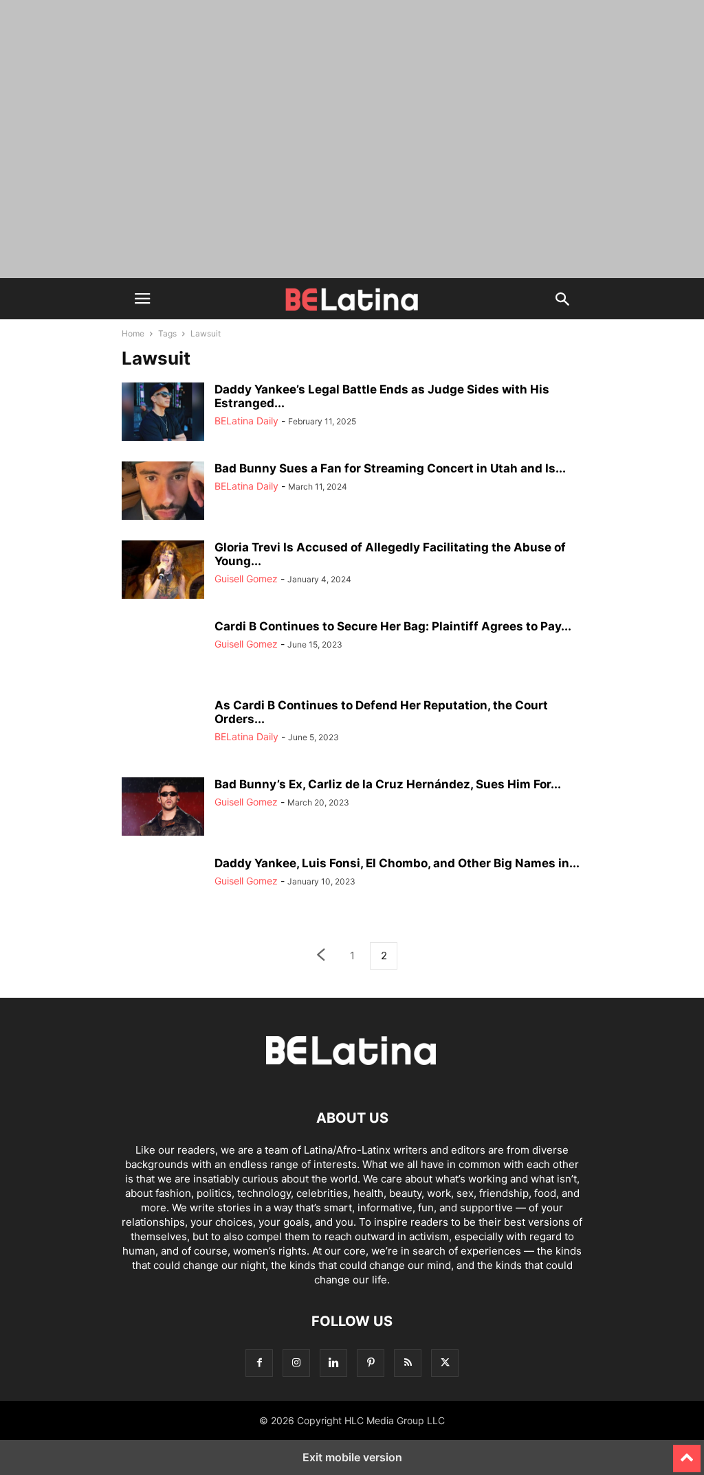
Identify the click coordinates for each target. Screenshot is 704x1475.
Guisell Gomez (246, 578)
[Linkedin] (333, 1362)
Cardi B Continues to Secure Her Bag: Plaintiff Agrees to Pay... (392, 626)
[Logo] (352, 1076)
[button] (142, 298)
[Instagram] (296, 1362)
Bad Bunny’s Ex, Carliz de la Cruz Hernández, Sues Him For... (387, 784)
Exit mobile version (352, 1457)
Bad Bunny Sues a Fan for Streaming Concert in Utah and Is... (390, 468)
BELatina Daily (246, 420)
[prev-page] (320, 956)
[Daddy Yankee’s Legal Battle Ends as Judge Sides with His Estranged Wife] (163, 413)
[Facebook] (259, 1362)
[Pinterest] (370, 1362)
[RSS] (407, 1362)
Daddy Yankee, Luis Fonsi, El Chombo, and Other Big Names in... (397, 863)
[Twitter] (445, 1362)
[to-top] (687, 1452)
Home (133, 333)
